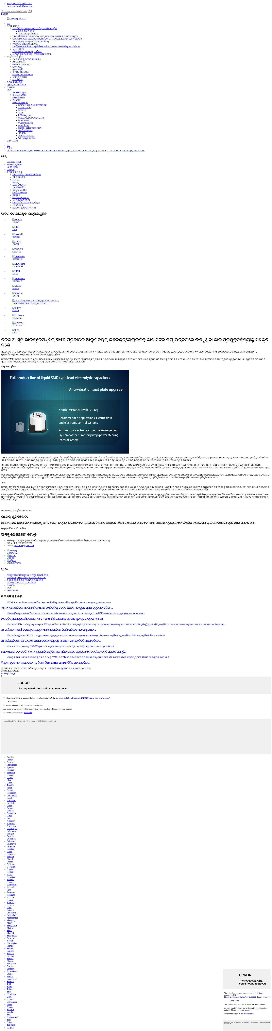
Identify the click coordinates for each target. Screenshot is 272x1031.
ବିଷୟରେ (11, 87)
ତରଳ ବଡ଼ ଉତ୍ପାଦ (26, 31)
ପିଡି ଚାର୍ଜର (17, 67)
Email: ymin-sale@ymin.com (20, 6)
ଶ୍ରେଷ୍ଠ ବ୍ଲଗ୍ (67, 668)
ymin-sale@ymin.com (24, 545)
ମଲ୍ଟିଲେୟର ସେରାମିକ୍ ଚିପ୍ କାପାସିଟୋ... (30, 303)
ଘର (8, 23)
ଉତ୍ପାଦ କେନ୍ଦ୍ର (14, 82)
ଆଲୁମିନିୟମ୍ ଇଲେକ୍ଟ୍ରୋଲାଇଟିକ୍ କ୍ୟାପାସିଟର (27, 575)
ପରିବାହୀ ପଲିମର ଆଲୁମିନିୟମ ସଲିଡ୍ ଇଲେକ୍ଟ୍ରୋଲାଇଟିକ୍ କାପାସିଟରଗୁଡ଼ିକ (45, 36)
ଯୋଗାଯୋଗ (12, 141)
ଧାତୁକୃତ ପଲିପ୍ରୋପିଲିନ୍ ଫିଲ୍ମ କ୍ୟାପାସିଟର (31, 54)
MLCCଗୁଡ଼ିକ (18, 49)
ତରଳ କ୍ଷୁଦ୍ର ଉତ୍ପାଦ (28, 33)
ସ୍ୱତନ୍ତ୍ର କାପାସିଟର (16, 84)
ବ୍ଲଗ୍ (9, 90)
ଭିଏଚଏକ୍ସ (17, 325)
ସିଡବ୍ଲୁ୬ (16, 251)
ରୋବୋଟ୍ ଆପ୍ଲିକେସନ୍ (22, 64)
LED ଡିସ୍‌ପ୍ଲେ (24, 115)
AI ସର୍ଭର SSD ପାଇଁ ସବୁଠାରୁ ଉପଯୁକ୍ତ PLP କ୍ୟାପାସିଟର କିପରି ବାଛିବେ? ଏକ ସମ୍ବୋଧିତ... (48, 629)
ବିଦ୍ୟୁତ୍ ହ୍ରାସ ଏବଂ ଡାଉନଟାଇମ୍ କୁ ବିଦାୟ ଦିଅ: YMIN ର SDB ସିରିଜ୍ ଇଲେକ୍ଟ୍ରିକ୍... (45, 662)
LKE (14, 229)
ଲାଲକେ (15, 288)
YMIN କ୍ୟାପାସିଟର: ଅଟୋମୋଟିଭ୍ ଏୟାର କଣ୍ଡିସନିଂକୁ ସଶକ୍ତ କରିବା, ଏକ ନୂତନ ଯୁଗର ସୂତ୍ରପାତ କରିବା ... (57, 607)
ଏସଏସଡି (22, 133)
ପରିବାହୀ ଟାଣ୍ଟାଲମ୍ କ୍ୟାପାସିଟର (27, 51)
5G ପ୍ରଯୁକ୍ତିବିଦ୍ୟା (27, 138)
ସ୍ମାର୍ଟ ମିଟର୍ (17, 79)
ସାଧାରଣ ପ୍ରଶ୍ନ (19, 95)
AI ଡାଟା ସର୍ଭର (18, 61)
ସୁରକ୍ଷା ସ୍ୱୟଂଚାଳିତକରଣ (30, 128)
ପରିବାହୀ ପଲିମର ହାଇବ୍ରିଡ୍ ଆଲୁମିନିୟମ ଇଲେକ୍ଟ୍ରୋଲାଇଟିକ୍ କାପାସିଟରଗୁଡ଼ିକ (47, 39)
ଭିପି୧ (14, 332)
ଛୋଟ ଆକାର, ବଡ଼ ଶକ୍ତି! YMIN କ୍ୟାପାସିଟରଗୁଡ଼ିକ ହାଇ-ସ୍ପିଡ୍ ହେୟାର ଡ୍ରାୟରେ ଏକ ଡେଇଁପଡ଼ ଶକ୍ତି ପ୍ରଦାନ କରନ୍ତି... (63, 651)
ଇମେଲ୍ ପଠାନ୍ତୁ (8, 673)
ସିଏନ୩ (15, 310)
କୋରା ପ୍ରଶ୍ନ (18, 97)
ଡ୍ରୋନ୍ (21, 112)
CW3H (15, 244)
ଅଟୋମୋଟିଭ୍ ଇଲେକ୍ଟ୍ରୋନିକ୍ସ (26, 59)
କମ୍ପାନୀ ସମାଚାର (20, 102)
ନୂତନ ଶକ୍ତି (17, 69)
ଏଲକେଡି (16, 237)
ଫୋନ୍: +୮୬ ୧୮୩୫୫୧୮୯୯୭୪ (19, 3)
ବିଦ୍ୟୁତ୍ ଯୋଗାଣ (25, 123)
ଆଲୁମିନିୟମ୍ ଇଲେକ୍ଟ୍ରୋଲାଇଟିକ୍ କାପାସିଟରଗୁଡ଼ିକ (34, 28)
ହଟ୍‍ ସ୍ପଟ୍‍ (16, 100)
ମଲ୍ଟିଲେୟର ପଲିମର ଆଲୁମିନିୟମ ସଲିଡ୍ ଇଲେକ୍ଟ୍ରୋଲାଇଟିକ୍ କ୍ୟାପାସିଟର (46, 46)
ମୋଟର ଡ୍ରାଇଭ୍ (19, 77)
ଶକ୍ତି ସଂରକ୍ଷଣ (25, 130)
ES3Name (17, 318)
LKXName (17, 266)
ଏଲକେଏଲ (17, 259)
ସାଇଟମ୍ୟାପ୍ (53, 668)
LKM (15, 274)
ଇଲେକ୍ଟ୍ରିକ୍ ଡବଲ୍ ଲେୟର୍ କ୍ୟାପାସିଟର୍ (30, 41)
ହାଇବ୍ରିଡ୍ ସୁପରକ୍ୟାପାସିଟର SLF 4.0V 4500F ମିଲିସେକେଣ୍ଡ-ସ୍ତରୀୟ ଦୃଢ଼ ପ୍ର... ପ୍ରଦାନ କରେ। (52, 618)
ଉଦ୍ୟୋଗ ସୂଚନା (19, 92)
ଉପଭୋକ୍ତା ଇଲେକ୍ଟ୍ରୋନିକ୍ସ (31, 118)
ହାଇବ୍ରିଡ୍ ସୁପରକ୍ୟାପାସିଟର (25, 44)
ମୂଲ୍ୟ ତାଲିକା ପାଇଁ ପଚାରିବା (13, 528)
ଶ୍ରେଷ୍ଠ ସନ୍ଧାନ (83, 668)
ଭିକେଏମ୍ (16, 296)
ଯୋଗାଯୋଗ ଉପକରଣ (22, 74)
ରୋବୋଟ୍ (22, 110)
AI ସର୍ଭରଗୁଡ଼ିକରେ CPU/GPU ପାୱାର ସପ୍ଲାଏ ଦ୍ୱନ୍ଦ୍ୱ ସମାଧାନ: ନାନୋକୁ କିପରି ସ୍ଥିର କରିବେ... (51, 640)
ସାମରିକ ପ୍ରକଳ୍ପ (20, 72)
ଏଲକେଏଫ (17, 281)
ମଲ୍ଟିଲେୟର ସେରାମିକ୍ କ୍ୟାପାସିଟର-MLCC (26, 577)
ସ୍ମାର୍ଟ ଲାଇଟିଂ (24, 120)
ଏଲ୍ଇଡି (16, 222)
